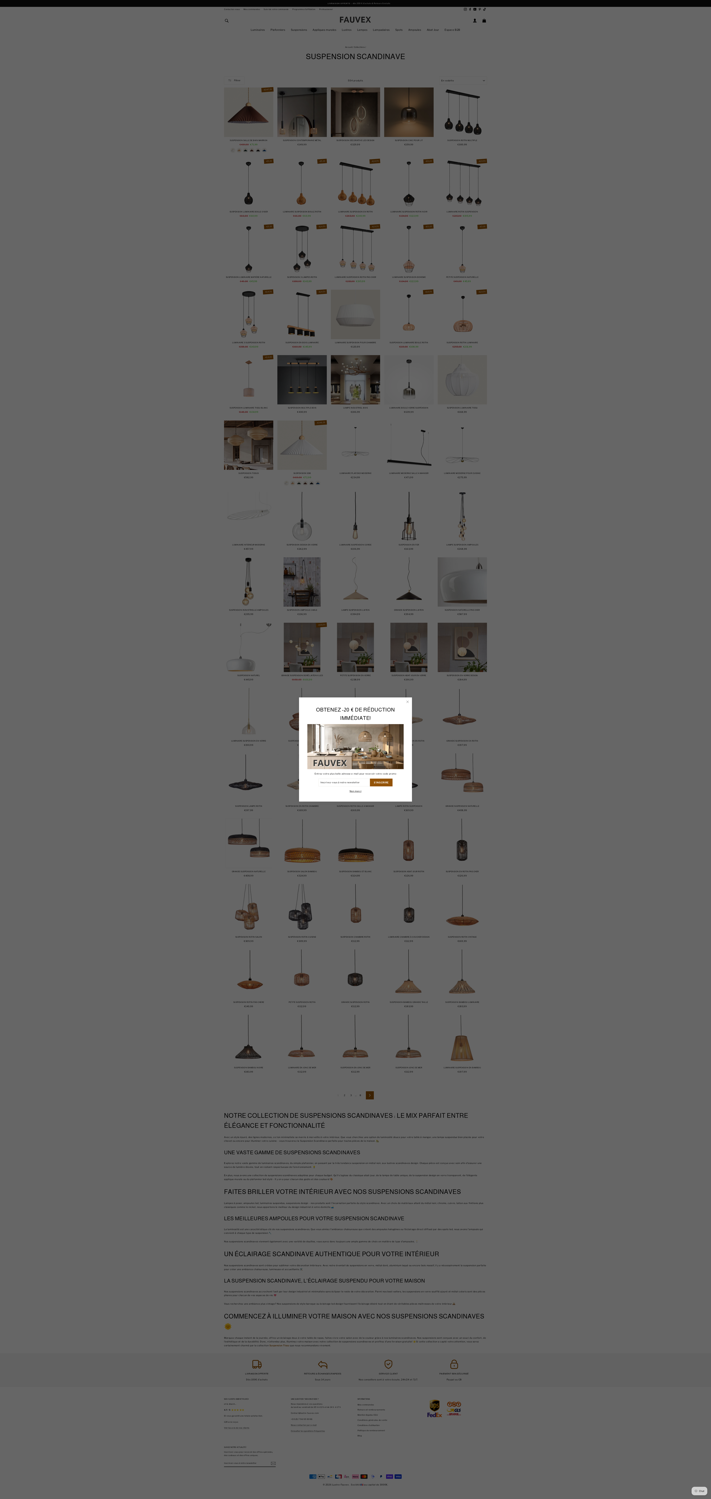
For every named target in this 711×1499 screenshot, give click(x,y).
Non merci (355, 791)
